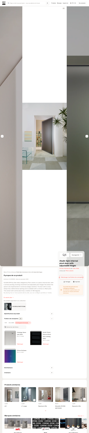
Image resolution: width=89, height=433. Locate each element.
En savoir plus (8, 297)
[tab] (6, 322)
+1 (34, 400)
